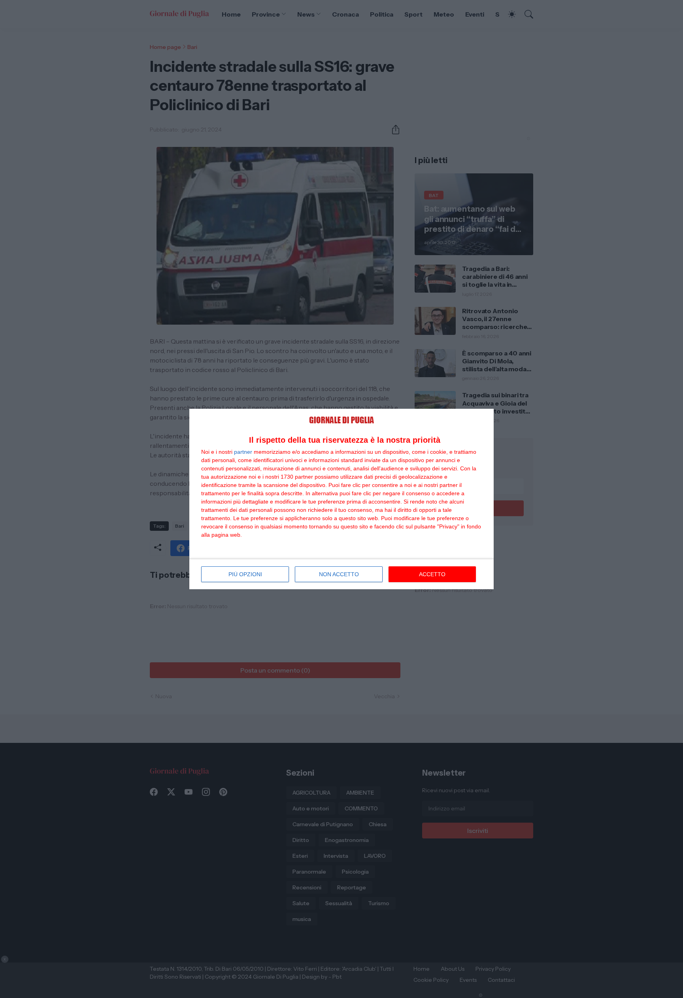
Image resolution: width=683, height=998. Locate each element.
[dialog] (341, 499)
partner (243, 452)
